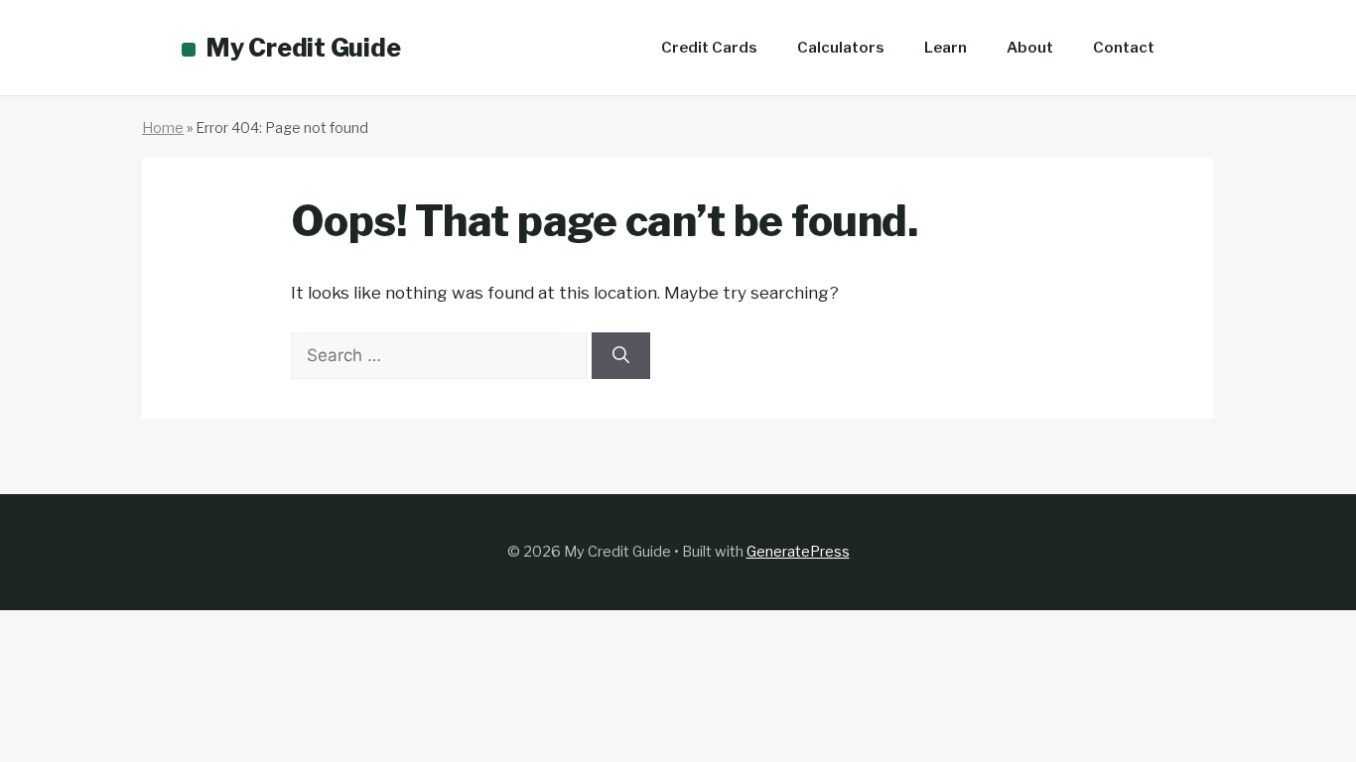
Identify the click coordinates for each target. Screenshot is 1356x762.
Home (163, 128)
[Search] (621, 356)
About (1030, 48)
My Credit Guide (302, 48)
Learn (945, 48)
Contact (1123, 48)
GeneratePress (798, 552)
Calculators (840, 48)
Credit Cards (709, 48)
